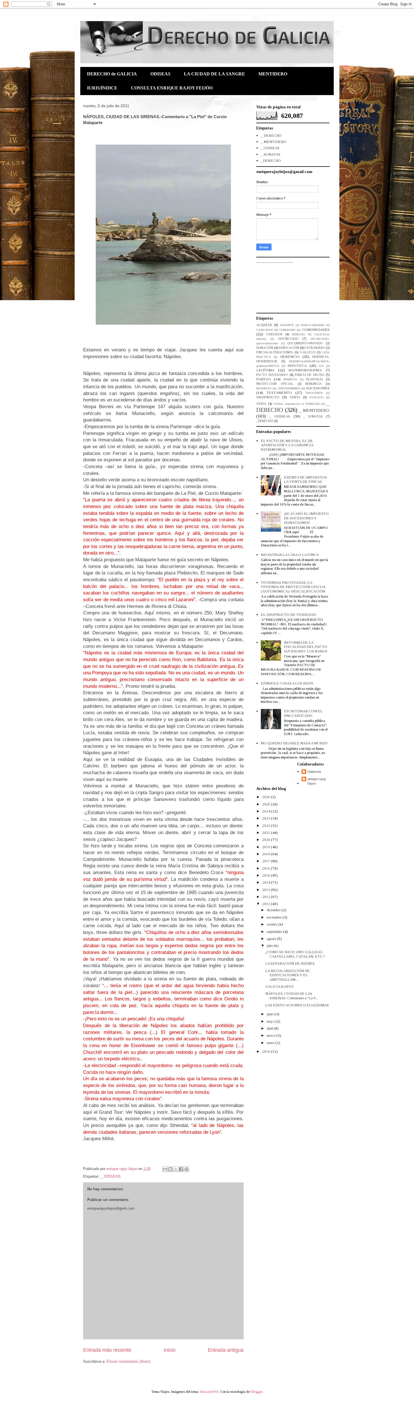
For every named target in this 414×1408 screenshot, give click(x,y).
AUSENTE (287, 325)
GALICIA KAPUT (279, 986)
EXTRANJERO (314, 348)
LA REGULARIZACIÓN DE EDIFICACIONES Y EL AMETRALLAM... (287, 975)
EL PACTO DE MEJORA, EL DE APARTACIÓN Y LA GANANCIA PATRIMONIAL (287, 445)
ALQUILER (264, 325)
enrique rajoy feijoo (316, 781)
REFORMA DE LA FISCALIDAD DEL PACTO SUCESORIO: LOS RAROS (305, 646)
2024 (266, 811)
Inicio (169, 1350)
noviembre (274, 917)
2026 (266, 797)
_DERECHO (271, 160)
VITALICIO (316, 397)
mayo (271, 1021)
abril (270, 1028)
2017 (266, 861)
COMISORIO (287, 329)
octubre (272, 924)
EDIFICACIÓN (289, 348)
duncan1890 (209, 1391)
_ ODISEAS (111, 1176)
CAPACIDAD (264, 329)
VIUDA (261, 404)
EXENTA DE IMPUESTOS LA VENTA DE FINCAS (305, 479)
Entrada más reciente (107, 1350)
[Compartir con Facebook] (181, 1169)
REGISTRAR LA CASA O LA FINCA (290, 555)
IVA (321, 365)
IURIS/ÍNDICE (102, 88)
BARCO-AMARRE (312, 325)
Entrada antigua (226, 1350)
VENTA (295, 397)
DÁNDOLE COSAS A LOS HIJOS (287, 683)
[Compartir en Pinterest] (186, 1169)
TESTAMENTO (279, 392)
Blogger (256, 1391)
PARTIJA (263, 379)
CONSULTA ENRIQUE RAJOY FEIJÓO (172, 88)
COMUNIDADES (316, 329)
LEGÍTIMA (265, 370)
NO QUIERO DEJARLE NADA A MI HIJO (294, 743)
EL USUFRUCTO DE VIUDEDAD (288, 614)
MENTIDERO (273, 73)
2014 (266, 882)
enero (271, 1043)
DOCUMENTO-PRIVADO (305, 343)
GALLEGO (307, 352)
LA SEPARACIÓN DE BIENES (290, 963)
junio (271, 1014)
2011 (266, 904)
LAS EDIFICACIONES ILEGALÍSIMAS (297, 1005)
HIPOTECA (297, 365)
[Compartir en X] (176, 1169)
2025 (266, 804)
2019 (266, 847)
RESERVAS (263, 388)
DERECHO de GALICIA (112, 73)
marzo (271, 1035)
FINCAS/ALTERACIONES (274, 352)
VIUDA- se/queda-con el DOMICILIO (296, 403)
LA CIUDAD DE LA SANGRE (214, 73)
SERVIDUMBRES (289, 388)
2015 (266, 875)
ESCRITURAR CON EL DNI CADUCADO (303, 713)
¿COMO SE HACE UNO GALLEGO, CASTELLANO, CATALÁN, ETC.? (295, 954)
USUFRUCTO (267, 397)
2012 (266, 897)
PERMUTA (290, 379)
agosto (272, 939)
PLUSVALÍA (314, 379)
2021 (266, 832)
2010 (266, 1051)
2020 (266, 839)
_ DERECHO (271, 135)
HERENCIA (290, 356)
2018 (266, 854)
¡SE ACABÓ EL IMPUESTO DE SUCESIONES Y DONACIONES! (306, 517)
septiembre (275, 931)
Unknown (314, 771)
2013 (266, 890)
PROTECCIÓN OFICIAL (274, 384)
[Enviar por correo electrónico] (165, 1169)
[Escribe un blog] (170, 1169)
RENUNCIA (313, 384)
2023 (266, 818)
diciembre (274, 910)
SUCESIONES (318, 388)
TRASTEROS (314, 392)
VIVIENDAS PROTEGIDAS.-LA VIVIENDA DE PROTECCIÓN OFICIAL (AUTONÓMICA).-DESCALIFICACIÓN (293, 586)
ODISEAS (160, 73)
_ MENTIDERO (273, 142)
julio (270, 946)
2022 (266, 825)
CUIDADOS (274, 334)
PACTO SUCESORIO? (272, 375)
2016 (266, 868)
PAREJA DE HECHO (309, 375)
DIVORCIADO (288, 339)
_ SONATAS (270, 154)
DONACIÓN (264, 348)
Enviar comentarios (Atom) (128, 1361)
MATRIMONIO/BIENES (305, 370)
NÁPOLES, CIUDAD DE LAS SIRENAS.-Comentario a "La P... (291, 995)
